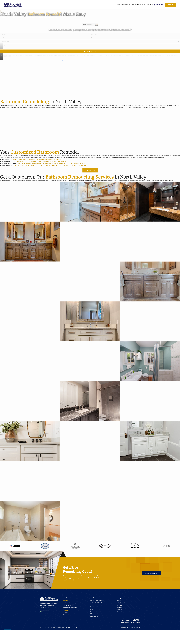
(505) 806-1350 (159, 5)
